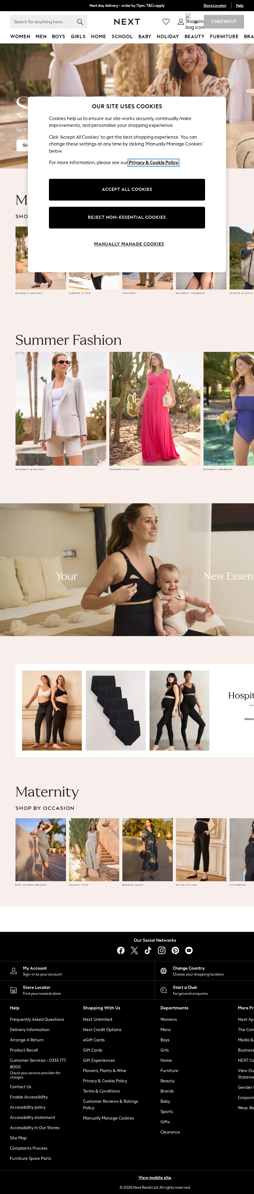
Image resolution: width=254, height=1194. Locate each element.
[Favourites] (166, 22)
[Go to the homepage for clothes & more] (127, 22)
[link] (181, 22)
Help (239, 5)
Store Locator (215, 5)
